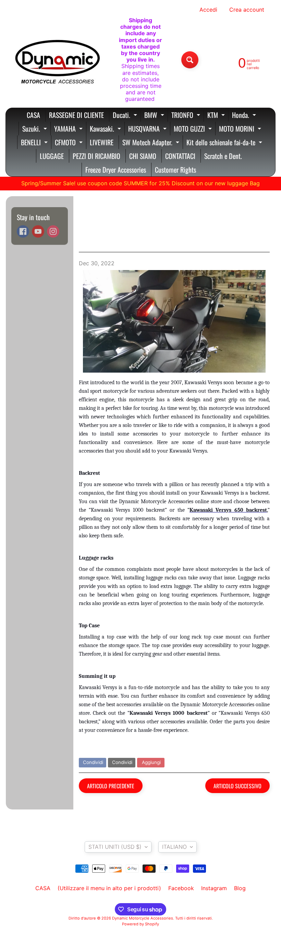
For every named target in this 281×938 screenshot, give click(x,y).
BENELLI (35, 143)
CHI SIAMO (142, 156)
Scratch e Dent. (223, 156)
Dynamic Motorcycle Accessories (142, 918)
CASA (33, 115)
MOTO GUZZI (193, 129)
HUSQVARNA (148, 129)
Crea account (246, 9)
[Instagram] (53, 231)
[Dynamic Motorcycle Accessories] (56, 60)
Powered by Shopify (140, 924)
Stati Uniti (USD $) (115, 846)
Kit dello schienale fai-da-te (225, 143)
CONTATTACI (180, 156)
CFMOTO (69, 143)
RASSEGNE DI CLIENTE (76, 115)
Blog (240, 888)
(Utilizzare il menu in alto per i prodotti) (109, 888)
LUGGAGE (52, 156)
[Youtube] (38, 231)
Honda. (245, 116)
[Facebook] (23, 231)
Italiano (174, 846)
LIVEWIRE (101, 142)
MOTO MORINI (241, 129)
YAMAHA (69, 129)
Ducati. (126, 116)
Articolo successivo (237, 786)
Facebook (181, 888)
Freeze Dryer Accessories (115, 169)
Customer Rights (175, 169)
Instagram (214, 888)
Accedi (208, 9)
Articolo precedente (110, 786)
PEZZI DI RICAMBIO (96, 156)
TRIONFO (186, 116)
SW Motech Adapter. (151, 143)
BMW (155, 116)
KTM (217, 116)
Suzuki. (35, 129)
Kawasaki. (106, 129)
